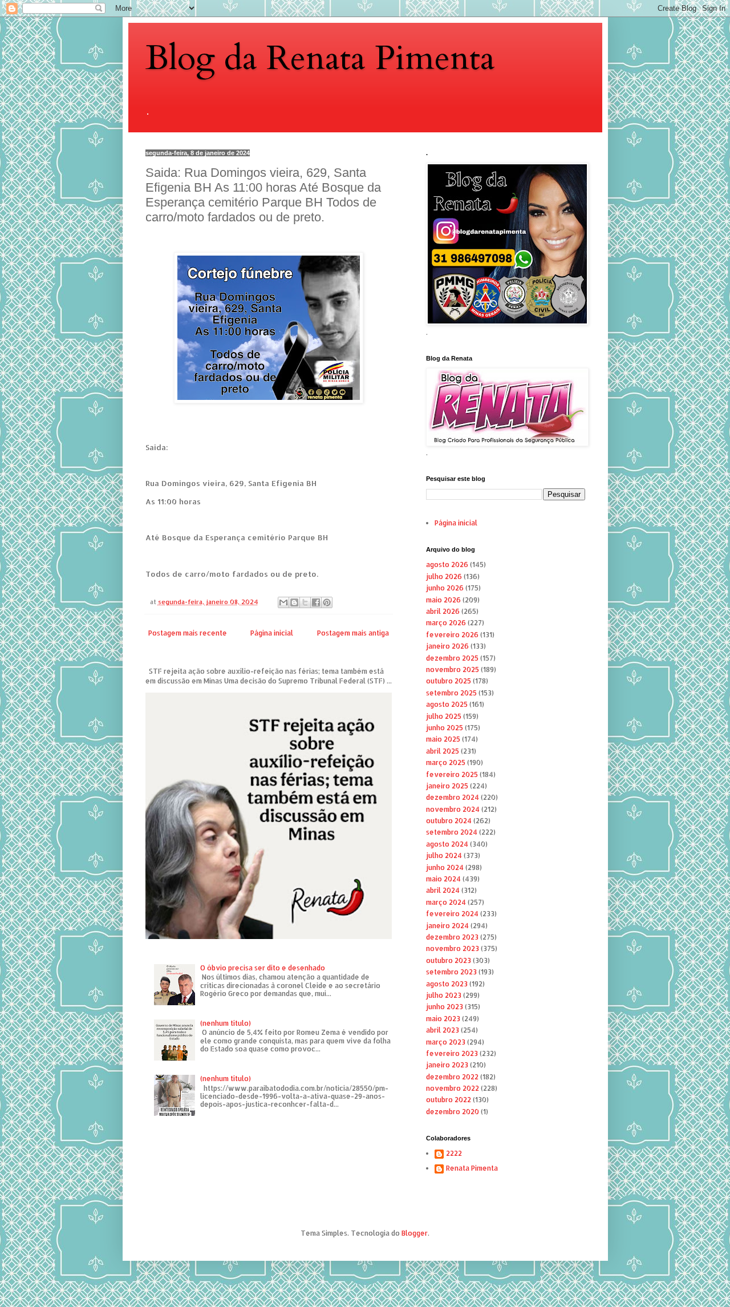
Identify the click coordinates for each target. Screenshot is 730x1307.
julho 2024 (444, 855)
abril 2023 (442, 1030)
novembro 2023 (452, 948)
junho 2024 (445, 867)
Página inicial (271, 633)
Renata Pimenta (472, 1168)
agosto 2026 (447, 564)
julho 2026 (444, 576)
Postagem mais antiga (353, 633)
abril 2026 (443, 611)
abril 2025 (442, 751)
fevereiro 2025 (452, 774)
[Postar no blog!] (294, 602)
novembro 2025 (452, 669)
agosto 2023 (447, 984)
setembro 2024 (451, 832)
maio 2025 (443, 739)
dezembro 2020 (452, 1111)
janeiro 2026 (447, 646)
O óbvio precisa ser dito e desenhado (262, 968)
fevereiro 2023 (452, 1053)
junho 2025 (444, 727)
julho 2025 (443, 716)
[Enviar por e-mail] (283, 602)
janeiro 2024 (447, 925)
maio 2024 (443, 879)
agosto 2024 (447, 844)
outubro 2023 (448, 960)
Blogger (415, 1233)
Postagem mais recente (187, 633)
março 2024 (446, 902)
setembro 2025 (451, 693)
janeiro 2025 (447, 786)
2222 (454, 1154)
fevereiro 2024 (452, 913)
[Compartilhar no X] (305, 602)
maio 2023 (443, 1018)
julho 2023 (443, 995)
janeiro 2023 (447, 1065)
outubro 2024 (449, 820)
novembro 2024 (453, 809)
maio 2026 (443, 600)
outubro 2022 (448, 1099)
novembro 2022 (452, 1088)
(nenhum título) (225, 1023)
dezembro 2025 (452, 658)
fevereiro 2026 (452, 634)
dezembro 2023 (452, 937)
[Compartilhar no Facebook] (316, 602)
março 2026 (446, 622)
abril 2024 (443, 890)
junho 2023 (444, 1006)
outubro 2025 (448, 681)
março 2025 (445, 762)
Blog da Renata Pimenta (320, 58)
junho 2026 (445, 588)
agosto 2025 (447, 704)
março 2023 (445, 1042)
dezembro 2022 (452, 1077)
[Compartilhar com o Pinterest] (326, 602)
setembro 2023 (451, 972)
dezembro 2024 (452, 797)
